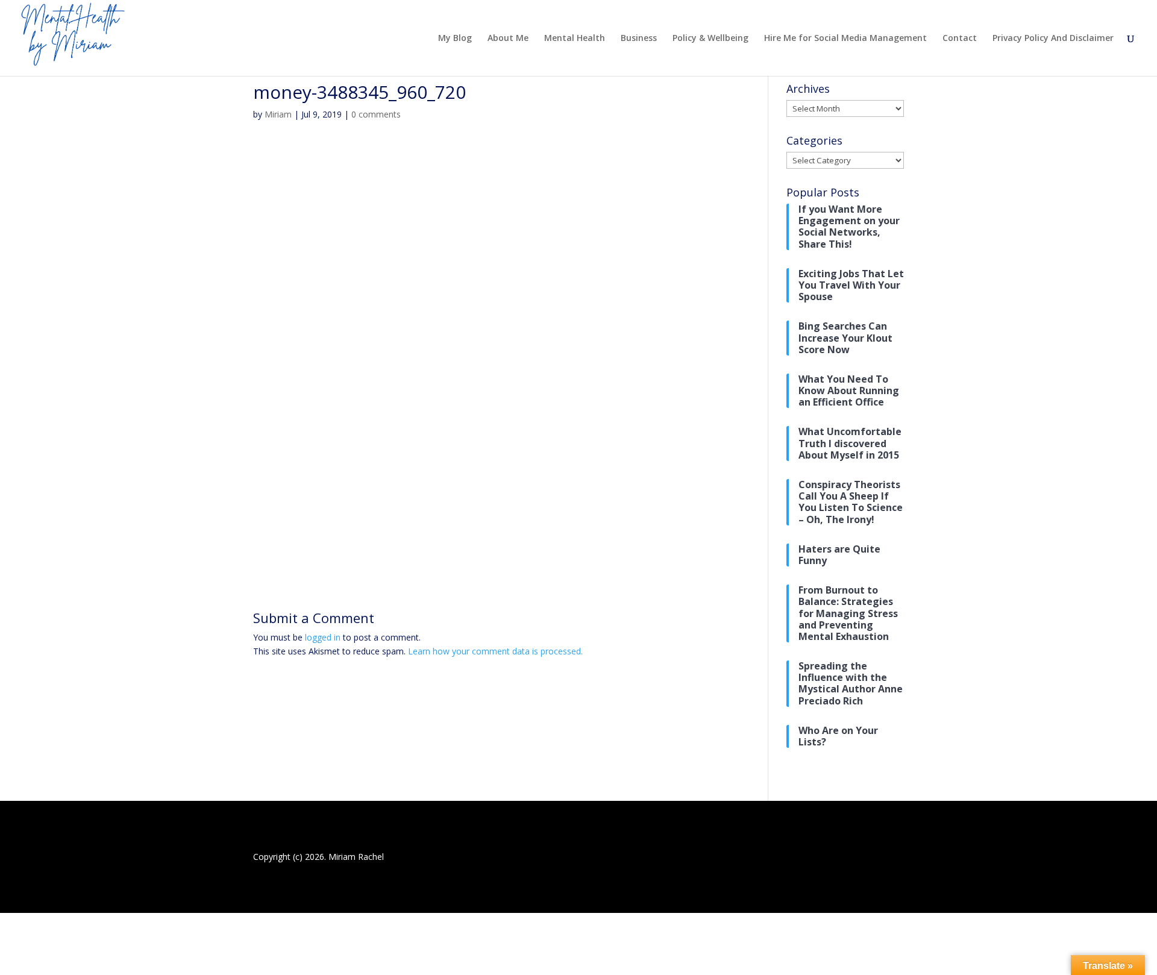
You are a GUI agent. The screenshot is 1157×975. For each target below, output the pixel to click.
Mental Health (574, 38)
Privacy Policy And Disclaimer (1053, 38)
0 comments (376, 114)
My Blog (455, 38)
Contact (959, 38)
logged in (322, 637)
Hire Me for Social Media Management (845, 38)
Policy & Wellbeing (710, 38)
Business (639, 38)
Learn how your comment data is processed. (495, 651)
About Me (508, 38)
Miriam (278, 114)
